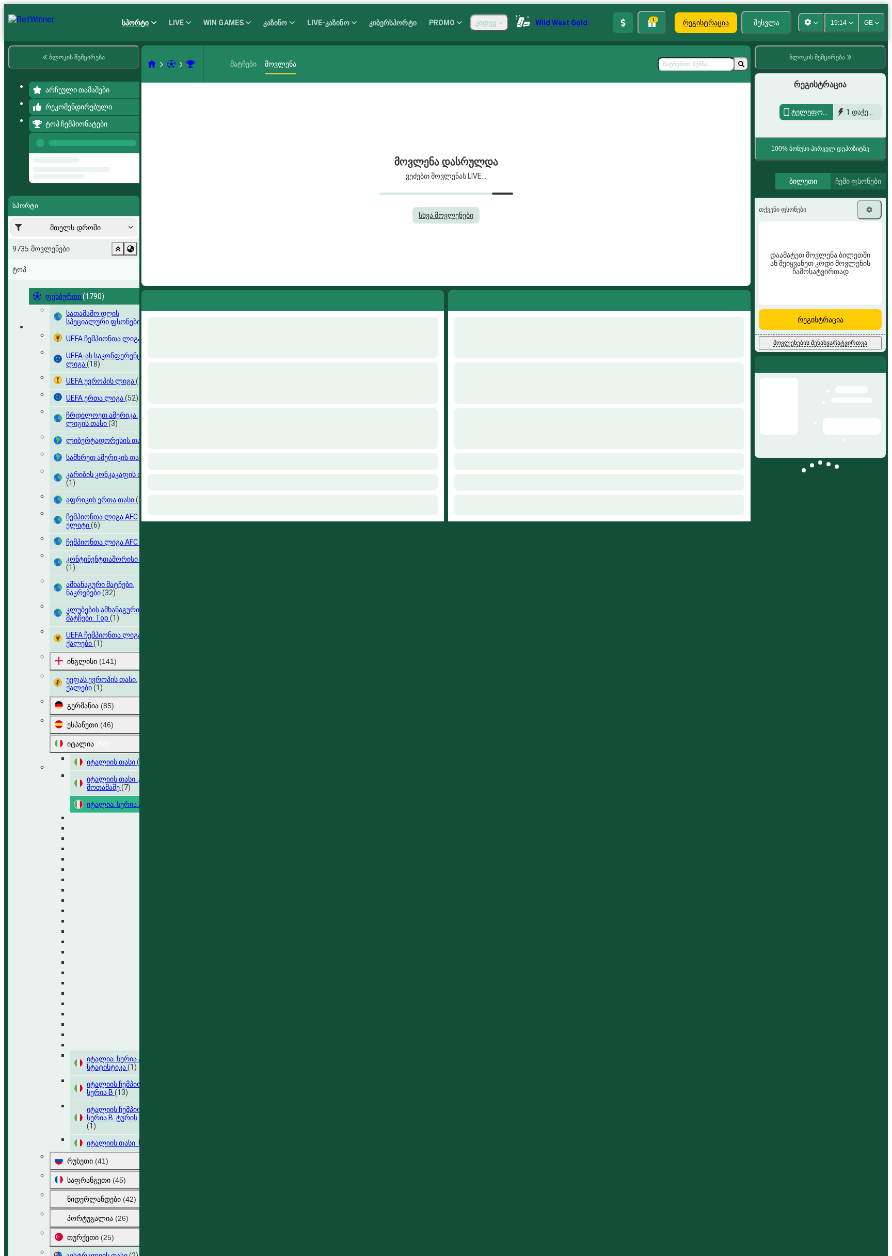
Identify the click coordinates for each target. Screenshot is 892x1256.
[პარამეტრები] (869, 209)
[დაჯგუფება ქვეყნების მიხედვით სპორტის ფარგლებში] (130, 288)
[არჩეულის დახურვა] (118, 288)
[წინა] (128, 141)
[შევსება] (623, 22)
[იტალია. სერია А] (190, 64)
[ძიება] (741, 64)
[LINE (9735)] (152, 64)
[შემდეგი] (479, 298)
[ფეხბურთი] (171, 64)
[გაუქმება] (740, 298)
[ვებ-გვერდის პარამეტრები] (811, 23)
